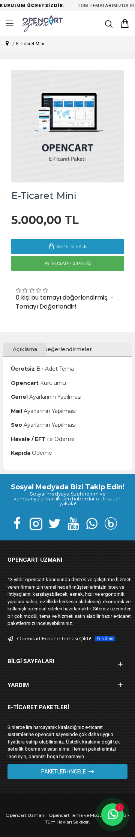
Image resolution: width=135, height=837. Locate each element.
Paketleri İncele (63, 772)
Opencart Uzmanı (25, 815)
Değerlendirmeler (67, 349)
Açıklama (25, 349)
